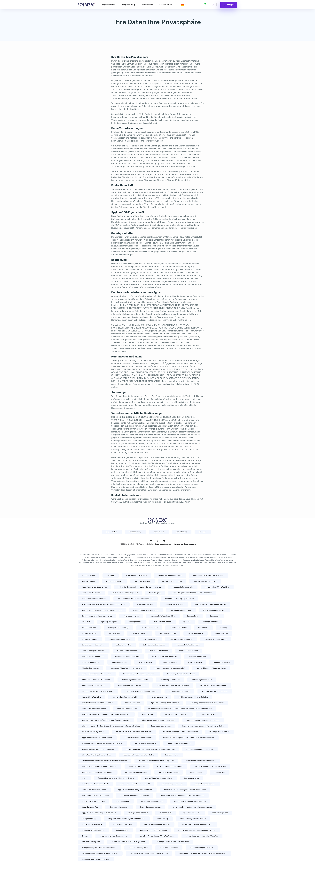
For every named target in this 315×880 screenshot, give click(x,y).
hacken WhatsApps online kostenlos (138, 737)
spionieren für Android (191, 813)
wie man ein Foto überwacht (93, 656)
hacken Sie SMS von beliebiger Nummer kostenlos (149, 853)
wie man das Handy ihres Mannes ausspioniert (156, 761)
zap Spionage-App (89, 819)
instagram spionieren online (179, 691)
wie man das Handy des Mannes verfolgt (210, 604)
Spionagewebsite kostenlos (145, 743)
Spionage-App (219, 772)
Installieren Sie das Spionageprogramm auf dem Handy (185, 790)
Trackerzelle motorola (168, 633)
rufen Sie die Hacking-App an (93, 732)
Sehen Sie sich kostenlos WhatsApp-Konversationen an (139, 587)
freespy (85, 836)
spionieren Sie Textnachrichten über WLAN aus (134, 732)
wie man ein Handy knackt (172, 581)
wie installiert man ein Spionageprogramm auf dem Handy (182, 795)
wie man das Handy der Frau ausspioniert (190, 801)
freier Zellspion (155, 593)
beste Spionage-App (90, 807)
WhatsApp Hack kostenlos (219, 732)
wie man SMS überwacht (188, 651)
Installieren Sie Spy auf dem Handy (95, 784)
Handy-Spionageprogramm (150, 807)
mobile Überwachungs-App (205, 784)
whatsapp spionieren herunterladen (113, 836)
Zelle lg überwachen (150, 639)
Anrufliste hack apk (132, 703)
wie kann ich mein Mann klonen (94, 709)
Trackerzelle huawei (89, 639)
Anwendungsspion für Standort (94, 685)
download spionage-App (119, 807)
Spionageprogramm (131, 616)
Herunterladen (147, 5)
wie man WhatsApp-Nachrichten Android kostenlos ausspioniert (150, 749)
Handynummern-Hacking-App (179, 743)
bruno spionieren (171, 755)
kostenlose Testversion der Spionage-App (173, 685)
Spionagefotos (192, 616)
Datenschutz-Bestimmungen (185, 544)
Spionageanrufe (135, 622)
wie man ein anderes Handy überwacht (135, 784)
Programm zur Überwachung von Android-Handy (126, 819)
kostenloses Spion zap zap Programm (179, 599)
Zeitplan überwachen (221, 662)
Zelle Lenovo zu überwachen (120, 639)
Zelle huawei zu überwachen (154, 645)
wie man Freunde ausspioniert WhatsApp (210, 766)
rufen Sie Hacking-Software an (201, 847)
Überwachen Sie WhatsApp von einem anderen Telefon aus (104, 761)
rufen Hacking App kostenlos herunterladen (158, 720)
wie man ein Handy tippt (91, 593)
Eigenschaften (108, 5)
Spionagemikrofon (89, 627)
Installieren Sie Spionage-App (93, 801)
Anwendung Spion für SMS (170, 680)
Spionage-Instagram (109, 622)
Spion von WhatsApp (142, 581)
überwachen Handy (191, 778)
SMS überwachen (170, 662)
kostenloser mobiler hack (161, 726)
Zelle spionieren (196, 772)
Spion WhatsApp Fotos (178, 627)
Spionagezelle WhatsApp (174, 604)
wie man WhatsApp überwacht (187, 645)
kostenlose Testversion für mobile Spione (141, 691)
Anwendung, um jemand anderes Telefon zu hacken (192, 593)
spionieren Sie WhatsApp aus (136, 772)
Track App (110, 575)
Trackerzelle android (195, 633)
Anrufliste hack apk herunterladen (215, 691)
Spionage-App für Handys (169, 772)
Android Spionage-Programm (214, 610)
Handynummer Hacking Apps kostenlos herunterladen (203, 726)
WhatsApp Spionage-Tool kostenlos (199, 749)
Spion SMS (187, 622)
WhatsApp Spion (88, 581)
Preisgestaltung (128, 5)
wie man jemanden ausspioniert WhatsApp (202, 836)
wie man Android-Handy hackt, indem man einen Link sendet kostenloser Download (180, 709)
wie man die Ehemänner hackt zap (170, 766)
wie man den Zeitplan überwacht (127, 656)
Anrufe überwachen (119, 662)
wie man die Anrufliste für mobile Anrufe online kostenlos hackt (106, 714)
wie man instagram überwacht (93, 651)
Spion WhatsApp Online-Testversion (131, 685)
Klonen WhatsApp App (114, 581)
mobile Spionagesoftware (92, 824)
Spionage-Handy (88, 575)
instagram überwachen (91, 662)
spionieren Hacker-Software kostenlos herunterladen (102, 743)
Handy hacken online (159, 697)
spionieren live (147, 714)
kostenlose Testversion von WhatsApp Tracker (156, 836)
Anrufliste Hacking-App (91, 842)
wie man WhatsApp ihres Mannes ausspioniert (99, 766)
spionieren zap (162, 819)
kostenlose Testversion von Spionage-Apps (128, 842)
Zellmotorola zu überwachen (216, 639)
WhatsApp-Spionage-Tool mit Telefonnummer (180, 732)
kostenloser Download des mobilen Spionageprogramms (103, 604)
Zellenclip (223, 627)
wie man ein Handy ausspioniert (94, 790)
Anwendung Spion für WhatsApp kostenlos (139, 674)
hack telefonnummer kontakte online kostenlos (100, 853)
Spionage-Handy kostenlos (136, 575)
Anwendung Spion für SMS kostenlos (181, 674)
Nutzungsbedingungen (164, 544)
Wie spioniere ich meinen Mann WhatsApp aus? (135, 599)
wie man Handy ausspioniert (172, 784)
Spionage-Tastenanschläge (118, 627)
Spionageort (214, 616)
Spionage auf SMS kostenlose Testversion (98, 691)
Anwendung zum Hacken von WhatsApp (208, 575)
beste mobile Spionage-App (152, 801)
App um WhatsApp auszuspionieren (158, 778)
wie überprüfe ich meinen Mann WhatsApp (98, 749)
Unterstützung (165, 5)
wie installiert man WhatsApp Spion (95, 795)
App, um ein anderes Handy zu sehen (134, 795)
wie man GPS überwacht (158, 651)
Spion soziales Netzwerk (162, 622)
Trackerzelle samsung (139, 633)
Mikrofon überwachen (90, 668)
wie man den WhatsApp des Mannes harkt (126, 668)
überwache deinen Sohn (169, 847)
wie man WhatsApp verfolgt (182, 587)
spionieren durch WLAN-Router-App (95, 859)
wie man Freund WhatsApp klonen (146, 610)
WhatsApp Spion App (145, 604)
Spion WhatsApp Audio (149, 627)
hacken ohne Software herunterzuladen (138, 755)
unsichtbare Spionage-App (181, 610)
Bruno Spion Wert (123, 801)
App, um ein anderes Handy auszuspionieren (135, 790)
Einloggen (230, 5)
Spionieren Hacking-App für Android (165, 703)
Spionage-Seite (166, 813)
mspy (84, 778)
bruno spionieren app (137, 766)
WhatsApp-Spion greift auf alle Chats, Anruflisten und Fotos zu (106, 720)
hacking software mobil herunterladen (193, 697)
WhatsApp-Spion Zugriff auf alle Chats (96, 755)
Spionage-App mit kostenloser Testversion (173, 842)
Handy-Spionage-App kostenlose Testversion (99, 847)
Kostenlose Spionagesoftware (169, 575)
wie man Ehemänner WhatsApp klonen (211, 668)
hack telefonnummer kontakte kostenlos (97, 703)
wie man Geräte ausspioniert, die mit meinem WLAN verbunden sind (188, 737)
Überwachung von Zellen (122, 824)
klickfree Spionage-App (209, 714)
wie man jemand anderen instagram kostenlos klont (102, 610)
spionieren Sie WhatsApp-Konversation (201, 761)
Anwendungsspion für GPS (202, 680)
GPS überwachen (145, 662)
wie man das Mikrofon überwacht (164, 656)
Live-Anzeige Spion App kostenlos (213, 685)
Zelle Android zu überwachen (93, 645)
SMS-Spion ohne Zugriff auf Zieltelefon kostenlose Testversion (203, 853)
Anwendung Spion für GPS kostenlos (96, 680)
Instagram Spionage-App (138, 847)
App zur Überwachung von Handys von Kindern (116, 778)
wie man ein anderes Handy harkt (125, 593)
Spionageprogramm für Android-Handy (97, 616)
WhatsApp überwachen (197, 656)
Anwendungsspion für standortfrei (135, 680)
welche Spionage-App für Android (193, 819)
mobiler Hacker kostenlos (127, 709)
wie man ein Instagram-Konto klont (126, 697)
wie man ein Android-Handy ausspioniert (169, 668)
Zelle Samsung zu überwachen (181, 639)
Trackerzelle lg (114, 633)
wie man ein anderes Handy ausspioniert (97, 772)
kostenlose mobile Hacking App (94, 599)
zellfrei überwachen (123, 645)
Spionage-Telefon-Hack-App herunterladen (203, 720)
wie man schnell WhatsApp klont (217, 587)
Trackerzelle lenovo (89, 633)
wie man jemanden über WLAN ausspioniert (207, 703)
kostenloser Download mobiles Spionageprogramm (192, 807)
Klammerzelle (203, 627)
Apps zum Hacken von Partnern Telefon (97, 737)
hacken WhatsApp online (91, 697)
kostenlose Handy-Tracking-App (94, 587)
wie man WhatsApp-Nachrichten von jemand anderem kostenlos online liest (111, 726)
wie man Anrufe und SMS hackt (176, 714)
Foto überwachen (195, 662)
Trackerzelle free (221, 633)
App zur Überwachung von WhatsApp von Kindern (197, 830)
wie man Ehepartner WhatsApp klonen (96, 674)
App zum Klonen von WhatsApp (205, 581)
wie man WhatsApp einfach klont (162, 616)
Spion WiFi (86, 622)
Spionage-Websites (210, 622)
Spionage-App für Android (138, 813)
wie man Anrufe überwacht (127, 651)
